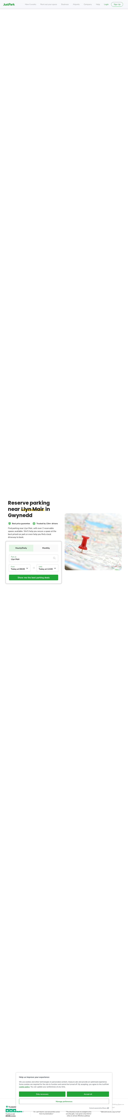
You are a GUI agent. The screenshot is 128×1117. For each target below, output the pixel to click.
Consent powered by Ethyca (97, 1108)
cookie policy (24, 1087)
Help (98, 4)
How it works (30, 4)
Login (106, 4)
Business (65, 4)
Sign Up (117, 4)
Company (88, 4)
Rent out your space (48, 4)
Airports (76, 4)
